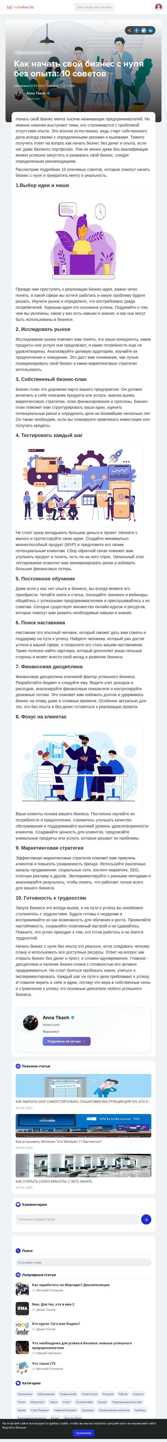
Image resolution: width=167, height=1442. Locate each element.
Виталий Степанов (49, 1290)
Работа (123, 1394)
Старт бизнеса (40, 1410)
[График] (129, 30)
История (107, 1394)
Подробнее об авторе (64, 1041)
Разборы (140, 1410)
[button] (94, 7)
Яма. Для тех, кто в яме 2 (53, 1304)
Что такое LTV (43, 1363)
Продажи (88, 1410)
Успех (21, 1402)
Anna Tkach (35, 93)
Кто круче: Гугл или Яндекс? (56, 1323)
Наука (53, 1402)
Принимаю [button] (83, 1433)
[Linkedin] (151, 30)
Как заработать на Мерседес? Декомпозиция (70, 1285)
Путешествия (84, 1402)
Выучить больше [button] (14, 1427)
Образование (46, 1394)
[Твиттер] (144, 30)
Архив (21, 1410)
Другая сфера (72, 1418)
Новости (138, 1394)
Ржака (55, 1418)
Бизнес (102, 1402)
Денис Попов (45, 1310)
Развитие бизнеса (65, 1410)
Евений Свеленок (48, 1353)
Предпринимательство (33, 52)
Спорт (66, 1402)
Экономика (25, 1394)
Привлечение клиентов (114, 1410)
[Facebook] (136, 30)
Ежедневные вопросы (32, 1418)
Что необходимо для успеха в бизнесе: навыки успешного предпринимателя (82, 1345)
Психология (89, 1394)
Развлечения (68, 1394)
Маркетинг (37, 1402)
